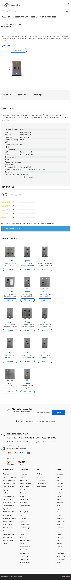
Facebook (20, 421)
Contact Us (60, 493)
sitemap (59, 543)
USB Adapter (24, 559)
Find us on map (14, 446)
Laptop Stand (24, 524)
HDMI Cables (24, 518)
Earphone (23, 509)
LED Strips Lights (25, 528)
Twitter (30, 421)
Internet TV (23, 521)
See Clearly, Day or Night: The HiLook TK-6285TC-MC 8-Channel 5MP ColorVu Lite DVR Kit (9, 512)
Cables (22, 496)
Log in (39, 477)
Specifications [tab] (22, 95)
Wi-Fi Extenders (25, 562)
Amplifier (22, 477)
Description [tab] (7, 95)
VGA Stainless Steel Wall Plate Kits (11, 24)
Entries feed (41, 480)
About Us (60, 474)
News (21, 537)
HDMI (21, 515)
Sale (58, 531)
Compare (59, 487)
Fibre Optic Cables (25, 512)
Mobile (22, 534)
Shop (58, 540)
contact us (60, 490)
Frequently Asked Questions (60, 499)
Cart (58, 480)
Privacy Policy (61, 521)
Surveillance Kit (24, 553)
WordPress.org (41, 487)
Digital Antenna (25, 505)
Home (58, 505)
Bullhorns (23, 493)
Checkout (60, 483)
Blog (58, 477)
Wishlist (59, 562)
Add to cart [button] (10, 269)
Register (39, 474)
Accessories (24, 474)
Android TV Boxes (25, 483)
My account (60, 512)
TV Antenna (24, 556)
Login (58, 509)
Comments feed (42, 483)
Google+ (41, 421)
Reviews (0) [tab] (38, 95)
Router (22, 543)
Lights (22, 531)
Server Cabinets (25, 547)
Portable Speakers (25, 540)
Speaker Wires (24, 550)
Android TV (23, 480)
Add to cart (18, 50)
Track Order (60, 553)
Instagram (52, 421)
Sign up (58, 413)
